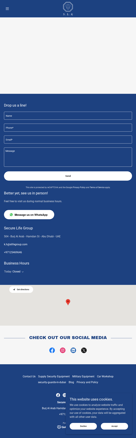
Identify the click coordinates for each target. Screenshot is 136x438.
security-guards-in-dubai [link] (52, 382)
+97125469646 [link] (13, 252)
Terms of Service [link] (97, 187)
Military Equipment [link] (83, 376)
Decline (83, 426)
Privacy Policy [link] (79, 187)
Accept (114, 426)
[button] (13, 8)
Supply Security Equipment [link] (54, 376)
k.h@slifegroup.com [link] (15, 244)
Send (68, 176)
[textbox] (68, 116)
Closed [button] (16, 271)
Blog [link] (71, 382)
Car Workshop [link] (105, 376)
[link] (68, 8)
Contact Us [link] (29, 376)
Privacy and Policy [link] (87, 382)
